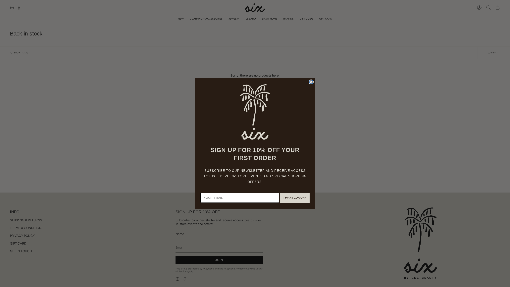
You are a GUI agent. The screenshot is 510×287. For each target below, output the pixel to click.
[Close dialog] (311, 82)
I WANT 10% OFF (294, 197)
